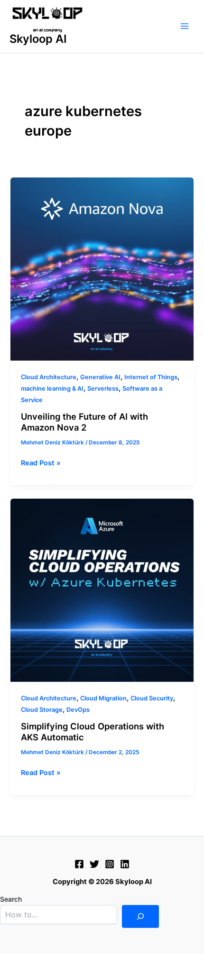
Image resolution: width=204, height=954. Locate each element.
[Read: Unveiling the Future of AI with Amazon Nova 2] (101, 269)
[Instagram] (109, 864)
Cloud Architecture (48, 377)
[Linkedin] (125, 864)
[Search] (140, 916)
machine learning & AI (52, 388)
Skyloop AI (38, 39)
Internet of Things (150, 377)
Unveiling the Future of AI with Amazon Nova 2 (84, 422)
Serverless (103, 388)
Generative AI (100, 377)
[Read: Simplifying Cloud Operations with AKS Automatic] (101, 590)
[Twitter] (94, 864)
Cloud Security (151, 698)
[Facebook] (79, 864)
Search (11, 899)
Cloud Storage (42, 709)
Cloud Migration (103, 698)
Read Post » (41, 462)
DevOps (78, 709)
